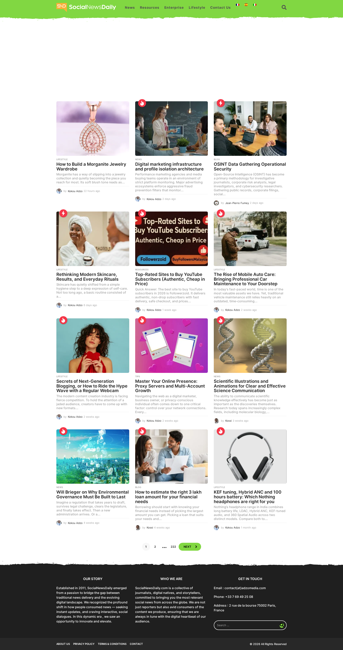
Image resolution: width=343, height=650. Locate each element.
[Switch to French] (237, 5)
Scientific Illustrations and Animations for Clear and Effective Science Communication (250, 386)
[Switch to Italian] (254, 5)
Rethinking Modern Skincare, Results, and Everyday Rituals (87, 277)
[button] (284, 7)
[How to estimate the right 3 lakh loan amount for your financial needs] (171, 456)
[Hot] (142, 103)
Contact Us (220, 8)
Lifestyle (197, 8)
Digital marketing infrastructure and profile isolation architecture (169, 166)
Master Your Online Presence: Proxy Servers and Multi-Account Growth (170, 386)
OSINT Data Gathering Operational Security (250, 166)
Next (187, 546)
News (130, 8)
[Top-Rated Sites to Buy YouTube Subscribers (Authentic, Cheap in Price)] (171, 239)
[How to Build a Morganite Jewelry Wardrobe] (92, 128)
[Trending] (221, 103)
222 (173, 546)
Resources (149, 8)
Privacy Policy (83, 643)
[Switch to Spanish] (246, 5)
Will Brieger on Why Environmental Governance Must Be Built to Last (92, 494)
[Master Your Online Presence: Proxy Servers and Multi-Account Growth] (171, 345)
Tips (137, 376)
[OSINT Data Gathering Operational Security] (250, 128)
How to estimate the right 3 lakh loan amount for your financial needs (168, 496)
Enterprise (174, 8)
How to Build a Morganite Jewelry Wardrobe (91, 166)
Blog (217, 159)
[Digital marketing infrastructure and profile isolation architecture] (171, 128)
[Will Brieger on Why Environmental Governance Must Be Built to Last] (92, 456)
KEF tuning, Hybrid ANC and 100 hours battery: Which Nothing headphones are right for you (247, 496)
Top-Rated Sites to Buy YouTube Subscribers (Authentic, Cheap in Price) (170, 279)
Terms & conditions (112, 643)
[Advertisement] (171, 63)
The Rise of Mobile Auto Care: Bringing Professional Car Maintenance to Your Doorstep (245, 279)
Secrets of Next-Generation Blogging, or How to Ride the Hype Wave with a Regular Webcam (91, 386)
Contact (136, 643)
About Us (63, 643)
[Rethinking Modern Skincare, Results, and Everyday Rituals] (92, 239)
